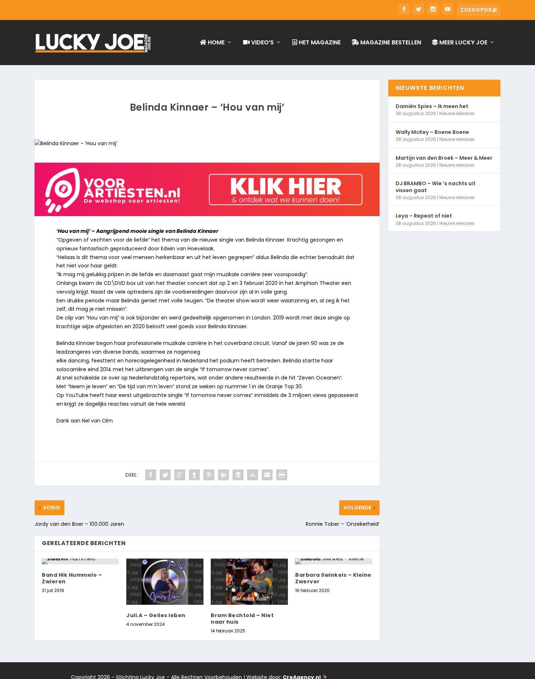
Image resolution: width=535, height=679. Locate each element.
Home (215, 43)
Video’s (262, 43)
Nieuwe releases (457, 113)
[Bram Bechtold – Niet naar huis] (249, 582)
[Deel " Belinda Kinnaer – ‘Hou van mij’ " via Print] (281, 475)
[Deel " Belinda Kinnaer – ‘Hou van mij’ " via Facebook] (150, 475)
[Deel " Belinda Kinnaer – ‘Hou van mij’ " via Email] (267, 475)
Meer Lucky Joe (462, 43)
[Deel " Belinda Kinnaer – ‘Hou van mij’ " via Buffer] (238, 475)
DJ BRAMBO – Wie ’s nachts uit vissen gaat (436, 187)
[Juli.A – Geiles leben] (164, 582)
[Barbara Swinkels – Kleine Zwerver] (333, 561)
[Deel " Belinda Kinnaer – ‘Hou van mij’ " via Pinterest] (209, 475)
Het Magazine (319, 43)
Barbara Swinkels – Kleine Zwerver (333, 578)
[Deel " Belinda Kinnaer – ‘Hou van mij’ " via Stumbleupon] (252, 475)
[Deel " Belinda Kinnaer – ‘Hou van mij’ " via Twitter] (165, 475)
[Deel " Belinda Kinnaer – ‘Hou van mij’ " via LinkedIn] (223, 475)
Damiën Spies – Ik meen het (432, 106)
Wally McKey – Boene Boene (432, 132)
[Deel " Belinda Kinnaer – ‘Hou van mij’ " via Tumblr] (194, 475)
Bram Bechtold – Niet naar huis (242, 619)
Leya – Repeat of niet (424, 215)
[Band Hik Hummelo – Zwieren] (80, 561)
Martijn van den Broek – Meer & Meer (444, 158)
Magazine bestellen (390, 43)
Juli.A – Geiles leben (156, 615)
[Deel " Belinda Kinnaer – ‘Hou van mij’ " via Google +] (180, 475)
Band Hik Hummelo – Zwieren (72, 578)
